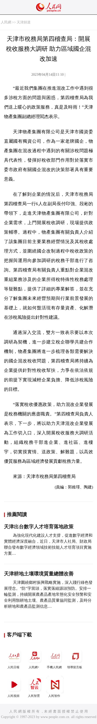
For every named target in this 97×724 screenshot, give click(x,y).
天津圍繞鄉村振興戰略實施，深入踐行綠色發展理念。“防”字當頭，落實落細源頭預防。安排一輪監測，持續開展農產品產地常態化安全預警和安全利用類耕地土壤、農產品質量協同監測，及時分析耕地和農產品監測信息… (48, 594)
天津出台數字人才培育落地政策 (39, 526)
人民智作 (54, 696)
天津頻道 (24, 22)
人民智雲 (34, 696)
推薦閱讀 (17, 514)
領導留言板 (74, 667)
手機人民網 (54, 667)
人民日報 (13, 667)
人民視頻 (13, 696)
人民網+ (34, 667)
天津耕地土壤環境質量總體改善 (39, 573)
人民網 (6, 22)
